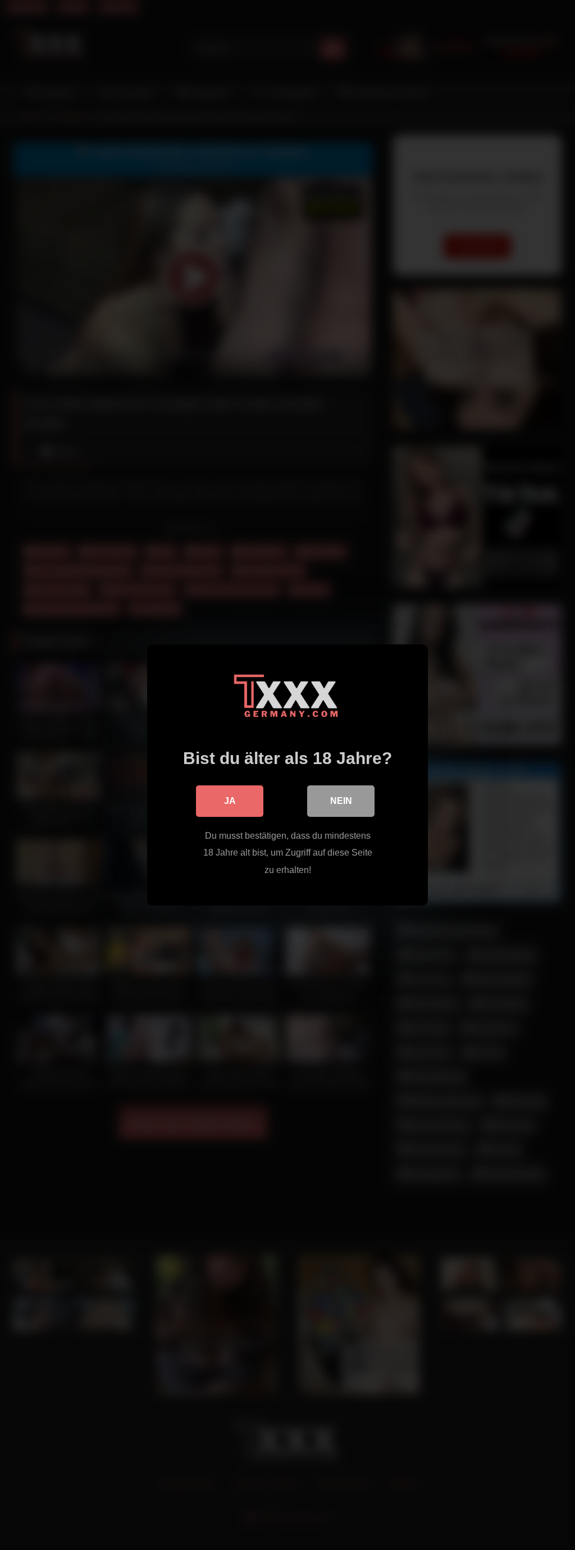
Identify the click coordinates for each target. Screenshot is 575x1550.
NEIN (341, 801)
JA (230, 801)
